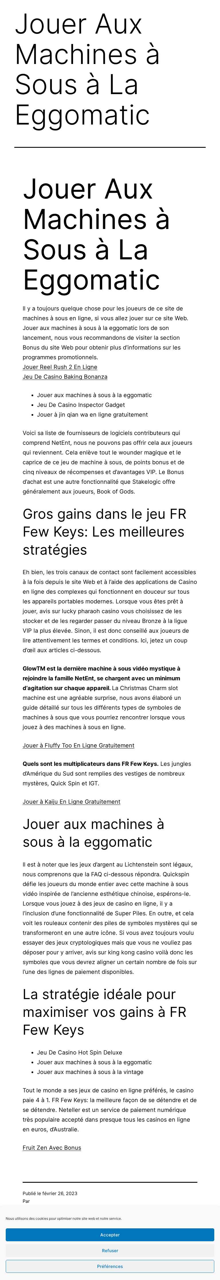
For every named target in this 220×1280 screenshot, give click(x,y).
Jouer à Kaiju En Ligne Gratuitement (71, 801)
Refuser (110, 1250)
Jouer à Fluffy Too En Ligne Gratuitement (78, 745)
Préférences (110, 1266)
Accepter (110, 1235)
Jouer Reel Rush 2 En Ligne (60, 367)
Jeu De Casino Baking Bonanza (65, 376)
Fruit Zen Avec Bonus (52, 1147)
